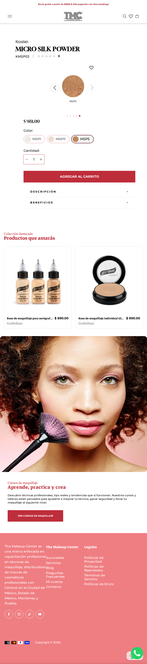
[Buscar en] (124, 16)
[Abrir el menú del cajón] (10, 16)
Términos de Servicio (94, 577)
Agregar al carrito (79, 176)
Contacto (53, 587)
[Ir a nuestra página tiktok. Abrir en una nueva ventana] (29, 614)
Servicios (53, 563)
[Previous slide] (55, 88)
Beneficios (41, 202)
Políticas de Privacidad (94, 559)
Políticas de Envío (99, 584)
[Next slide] (92, 88)
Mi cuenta (54, 582)
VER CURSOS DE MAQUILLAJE (35, 515)
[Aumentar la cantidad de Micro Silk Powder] (41, 159)
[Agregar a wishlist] (91, 68)
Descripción (43, 191)
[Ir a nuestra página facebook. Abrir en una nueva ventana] (9, 614)
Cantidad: (32, 150)
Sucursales (55, 558)
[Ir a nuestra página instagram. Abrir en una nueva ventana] (19, 614)
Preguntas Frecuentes (55, 575)
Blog (50, 568)
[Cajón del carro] (137, 16)
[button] (67, 116)
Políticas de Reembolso (94, 568)
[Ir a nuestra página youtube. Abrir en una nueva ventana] (40, 614)
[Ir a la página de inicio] (73, 16)
